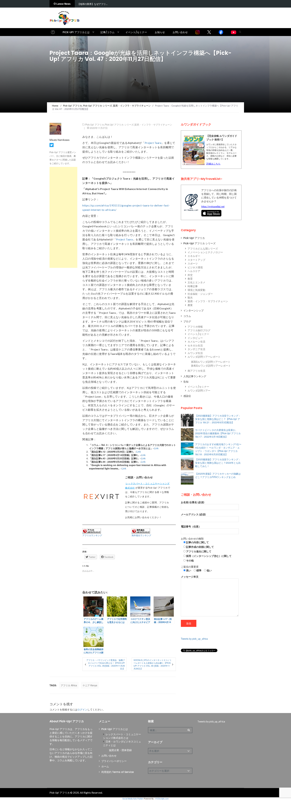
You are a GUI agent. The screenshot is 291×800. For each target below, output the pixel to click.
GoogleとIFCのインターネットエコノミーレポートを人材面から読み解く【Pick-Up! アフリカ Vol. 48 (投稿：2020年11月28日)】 (153, 664)
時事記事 (193, 286)
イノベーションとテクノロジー (205, 252)
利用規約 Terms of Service (117, 772)
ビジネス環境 (195, 267)
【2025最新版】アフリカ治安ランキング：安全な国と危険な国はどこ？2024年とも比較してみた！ (218, 463)
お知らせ (160, 32)
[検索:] (170, 730)
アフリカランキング (92, 535)
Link (156, 448)
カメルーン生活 (196, 341)
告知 (185, 381)
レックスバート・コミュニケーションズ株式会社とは (122, 736)
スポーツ (193, 263)
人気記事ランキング (194, 376)
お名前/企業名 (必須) (192, 502)
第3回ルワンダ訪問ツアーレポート (210, 362)
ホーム (105, 766)
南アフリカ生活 (196, 370)
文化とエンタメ (196, 282)
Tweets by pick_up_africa (194, 638)
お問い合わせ (180, 32)
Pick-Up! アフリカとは (76, 32)
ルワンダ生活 (195, 353)
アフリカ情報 (195, 326)
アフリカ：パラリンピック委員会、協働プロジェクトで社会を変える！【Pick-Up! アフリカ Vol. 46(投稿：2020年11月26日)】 (105, 664)
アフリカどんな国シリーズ (203, 248)
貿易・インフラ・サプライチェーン (153, 124)
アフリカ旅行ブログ (199, 330)
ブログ (187, 321)
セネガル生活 (195, 345)
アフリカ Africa (69, 685)
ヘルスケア (194, 271)
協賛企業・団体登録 (120, 750)
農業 (190, 305)
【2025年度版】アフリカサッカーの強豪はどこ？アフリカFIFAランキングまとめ (218, 475)
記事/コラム (108, 32)
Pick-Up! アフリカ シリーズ (119, 124)
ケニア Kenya (90, 685)
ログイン (82, 709)
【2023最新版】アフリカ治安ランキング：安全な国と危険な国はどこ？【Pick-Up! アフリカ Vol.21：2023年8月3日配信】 (218, 419)
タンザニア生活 (196, 349)
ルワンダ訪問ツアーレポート (204, 357)
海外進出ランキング (141, 535)
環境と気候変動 (196, 290)
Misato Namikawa (59, 139)
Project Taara (153, 142)
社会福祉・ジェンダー (200, 294)
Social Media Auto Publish (132, 798)
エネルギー (194, 256)
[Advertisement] (63, 217)
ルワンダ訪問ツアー (199, 390)
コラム (187, 316)
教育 (190, 278)
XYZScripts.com (162, 798)
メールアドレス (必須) (193, 514)
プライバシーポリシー (114, 761)
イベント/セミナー (136, 32)
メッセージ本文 (190, 576)
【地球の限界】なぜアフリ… (92, 4)
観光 (190, 297)
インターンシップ (193, 310)
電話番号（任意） (191, 526)
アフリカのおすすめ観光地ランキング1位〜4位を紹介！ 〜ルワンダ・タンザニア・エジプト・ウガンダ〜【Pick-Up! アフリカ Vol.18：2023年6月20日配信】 (218, 449)
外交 (190, 275)
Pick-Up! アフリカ (94, 124)
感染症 (187, 396)
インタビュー (195, 338)
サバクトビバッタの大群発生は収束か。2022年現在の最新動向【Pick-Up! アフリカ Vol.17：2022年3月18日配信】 (218, 433)
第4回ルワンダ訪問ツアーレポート (211, 365)
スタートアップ (196, 260)
